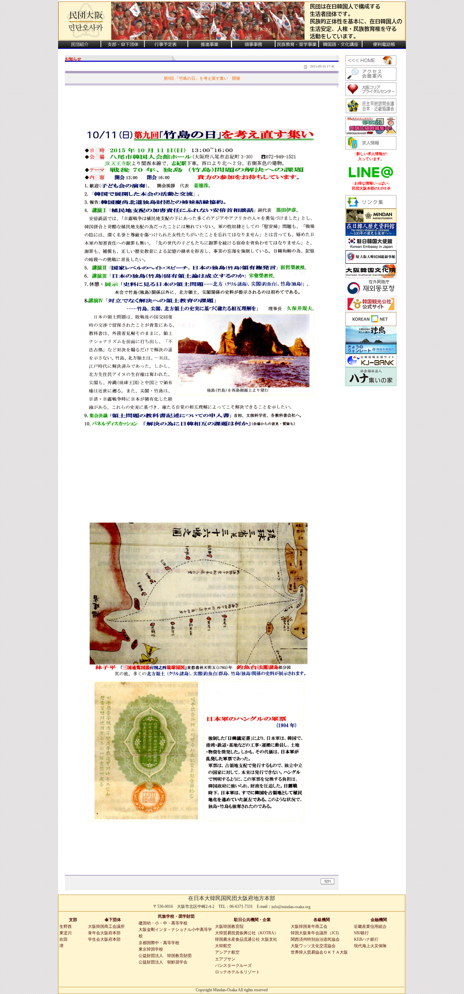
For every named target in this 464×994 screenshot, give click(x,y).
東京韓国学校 (151, 949)
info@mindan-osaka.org (290, 906)
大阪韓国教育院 (229, 926)
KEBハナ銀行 (366, 939)
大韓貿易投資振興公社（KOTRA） (246, 933)
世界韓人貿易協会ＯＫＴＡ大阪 (319, 952)
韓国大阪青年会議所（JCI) (315, 933)
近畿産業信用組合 (370, 926)
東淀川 (65, 933)
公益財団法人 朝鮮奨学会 (163, 962)
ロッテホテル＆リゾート (237, 972)
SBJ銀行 (361, 933)
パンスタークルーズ (233, 965)
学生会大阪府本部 (104, 939)
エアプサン (225, 959)
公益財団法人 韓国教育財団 (165, 955)
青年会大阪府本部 (104, 933)
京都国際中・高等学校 (159, 942)
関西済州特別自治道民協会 (315, 939)
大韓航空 (223, 945)
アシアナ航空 (227, 952)
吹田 (63, 939)
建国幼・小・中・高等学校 (163, 923)
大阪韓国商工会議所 (106, 926)
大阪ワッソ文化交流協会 (313, 945)
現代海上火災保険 (370, 945)
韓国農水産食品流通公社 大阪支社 (246, 939)
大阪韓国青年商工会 (309, 926)
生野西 (65, 926)
